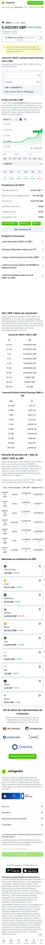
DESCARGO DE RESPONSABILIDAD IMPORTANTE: (21, 877)
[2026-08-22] (40, 158)
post (20, 51)
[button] (22, 229)
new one (20, 49)
